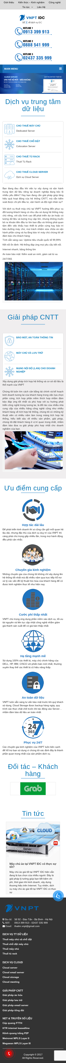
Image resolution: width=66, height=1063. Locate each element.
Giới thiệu (9, 2)
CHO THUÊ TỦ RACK (28, 156)
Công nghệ (55, 2)
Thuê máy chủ (11, 948)
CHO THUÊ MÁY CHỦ (28, 125)
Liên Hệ (41, 7)
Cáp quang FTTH (12, 1023)
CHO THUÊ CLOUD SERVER (32, 172)
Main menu (11, 68)
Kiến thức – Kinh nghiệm (31, 2)
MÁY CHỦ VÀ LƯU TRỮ (29, 353)
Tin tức (26, 7)
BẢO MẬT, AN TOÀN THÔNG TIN (34, 337)
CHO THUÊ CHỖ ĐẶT (28, 141)
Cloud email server (13, 972)
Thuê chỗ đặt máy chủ (15, 944)
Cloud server (10, 967)
